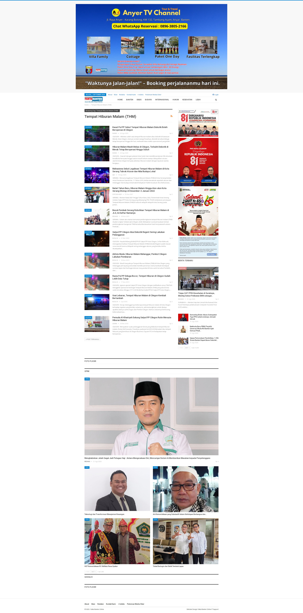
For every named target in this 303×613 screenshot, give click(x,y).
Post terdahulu (93, 339)
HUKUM (176, 100)
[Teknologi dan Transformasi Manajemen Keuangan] (117, 489)
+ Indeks (141, 95)
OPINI (87, 379)
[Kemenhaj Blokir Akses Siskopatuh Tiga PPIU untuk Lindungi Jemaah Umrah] (183, 317)
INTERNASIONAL (162, 100)
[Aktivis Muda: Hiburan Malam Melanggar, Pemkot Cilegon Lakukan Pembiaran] (97, 261)
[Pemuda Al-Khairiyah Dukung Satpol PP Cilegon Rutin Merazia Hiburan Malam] (97, 324)
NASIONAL (182, 268)
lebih (198, 100)
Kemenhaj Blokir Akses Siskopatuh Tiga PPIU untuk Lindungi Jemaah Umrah (203, 317)
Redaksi (122, 95)
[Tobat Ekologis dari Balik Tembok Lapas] (185, 541)
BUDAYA (148, 100)
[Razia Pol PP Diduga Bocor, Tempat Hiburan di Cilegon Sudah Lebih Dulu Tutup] (97, 282)
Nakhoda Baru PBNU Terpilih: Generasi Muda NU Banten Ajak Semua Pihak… (202, 329)
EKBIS (139, 100)
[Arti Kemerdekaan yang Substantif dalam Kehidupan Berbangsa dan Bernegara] (185, 489)
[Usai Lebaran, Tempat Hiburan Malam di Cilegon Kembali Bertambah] (97, 302)
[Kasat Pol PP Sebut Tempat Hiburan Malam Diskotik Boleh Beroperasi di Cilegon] (97, 134)
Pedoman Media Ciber (153, 95)
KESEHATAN (187, 100)
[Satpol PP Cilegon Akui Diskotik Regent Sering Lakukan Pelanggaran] (97, 239)
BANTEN (129, 100)
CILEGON (88, 127)
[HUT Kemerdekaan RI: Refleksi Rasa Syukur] (117, 541)
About (110, 95)
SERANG (88, 169)
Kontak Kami (131, 95)
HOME (120, 100)
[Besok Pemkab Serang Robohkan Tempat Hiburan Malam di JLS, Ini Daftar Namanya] (97, 217)
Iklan (115, 95)
